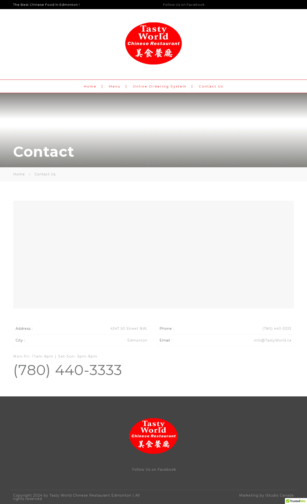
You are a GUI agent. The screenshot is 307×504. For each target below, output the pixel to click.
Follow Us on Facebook (184, 4)
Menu (115, 86)
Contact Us (211, 86)
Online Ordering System (160, 86)
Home (90, 86)
